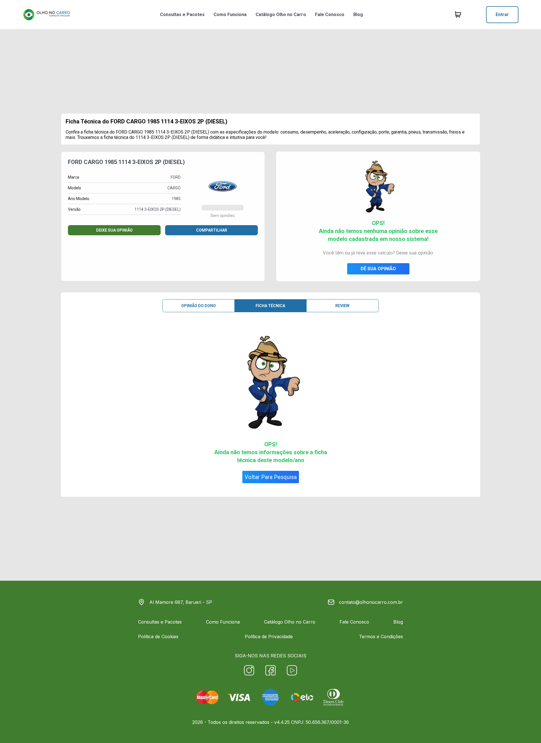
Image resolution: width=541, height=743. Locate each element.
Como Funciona (230, 14)
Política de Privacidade (269, 636)
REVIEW (342, 305)
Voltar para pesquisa (271, 477)
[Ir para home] (46, 14)
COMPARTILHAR (211, 230)
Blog (358, 14)
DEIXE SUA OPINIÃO (114, 230)
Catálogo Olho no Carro (281, 14)
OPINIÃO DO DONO (198, 305)
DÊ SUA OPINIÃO (378, 268)
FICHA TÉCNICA (270, 305)
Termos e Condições (381, 636)
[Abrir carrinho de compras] (458, 14)
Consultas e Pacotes (182, 14)
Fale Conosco (329, 14)
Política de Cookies (158, 636)
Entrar (502, 14)
